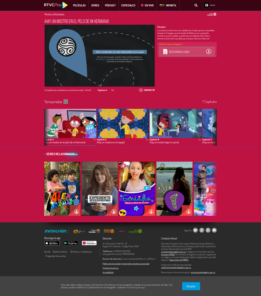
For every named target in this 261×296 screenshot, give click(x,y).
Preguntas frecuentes (56, 255)
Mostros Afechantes (54, 14)
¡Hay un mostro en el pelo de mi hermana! (64, 142)
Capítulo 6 (154, 139)
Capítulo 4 (49, 139)
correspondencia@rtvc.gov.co (173, 251)
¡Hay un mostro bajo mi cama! (164, 142)
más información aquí (135, 287)
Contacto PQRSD (168, 254)
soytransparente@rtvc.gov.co (203, 272)
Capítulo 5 (101, 139)
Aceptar (191, 286)
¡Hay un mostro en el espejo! (111, 142)
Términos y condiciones (81, 251)
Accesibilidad (108, 272)
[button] (213, 129)
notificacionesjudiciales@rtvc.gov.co (176, 267)
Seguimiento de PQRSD (178, 260)
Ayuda (47, 251)
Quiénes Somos (60, 251)
